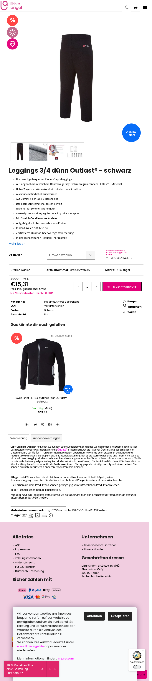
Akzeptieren (120, 616)
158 (50, 424)
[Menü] (143, 651)
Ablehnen (94, 616)
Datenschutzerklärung (29, 571)
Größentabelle (121, 258)
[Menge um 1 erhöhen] (96, 286)
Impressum (22, 549)
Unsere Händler (94, 549)
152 (42, 424)
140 (35, 424)
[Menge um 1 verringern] (78, 286)
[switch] (137, 667)
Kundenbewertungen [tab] (46, 438)
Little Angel (123, 270)
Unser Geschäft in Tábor (100, 545)
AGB (17, 545)
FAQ (17, 554)
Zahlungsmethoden (28, 558)
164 (58, 424)
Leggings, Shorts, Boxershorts (61, 302)
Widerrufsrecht (25, 562)
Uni (46, 314)
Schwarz (49, 310)
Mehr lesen (17, 243)
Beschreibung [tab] (18, 438)
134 (27, 424)
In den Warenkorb (125, 286)
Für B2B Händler (25, 567)
